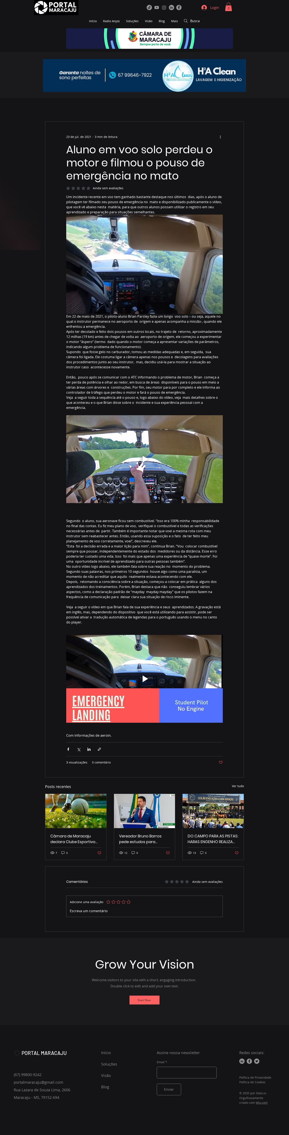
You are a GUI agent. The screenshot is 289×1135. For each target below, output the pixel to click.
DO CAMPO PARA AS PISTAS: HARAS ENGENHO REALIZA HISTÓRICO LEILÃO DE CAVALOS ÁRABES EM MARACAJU (213, 839)
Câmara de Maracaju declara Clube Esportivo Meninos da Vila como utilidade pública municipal (75, 839)
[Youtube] (156, 7)
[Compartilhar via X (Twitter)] (79, 749)
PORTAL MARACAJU (44, 1053)
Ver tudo (238, 786)
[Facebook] (179, 7)
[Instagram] (164, 7)
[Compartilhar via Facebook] (68, 749)
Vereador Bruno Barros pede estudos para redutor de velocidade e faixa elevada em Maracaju (141, 839)
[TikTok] (149, 7)
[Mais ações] (220, 136)
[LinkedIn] (171, 7)
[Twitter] (256, 1061)
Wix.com (262, 1103)
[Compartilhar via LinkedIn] (89, 749)
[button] (228, 7)
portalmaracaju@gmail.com (38, 1082)
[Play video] (144, 459)
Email (161, 1062)
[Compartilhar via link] (99, 749)
